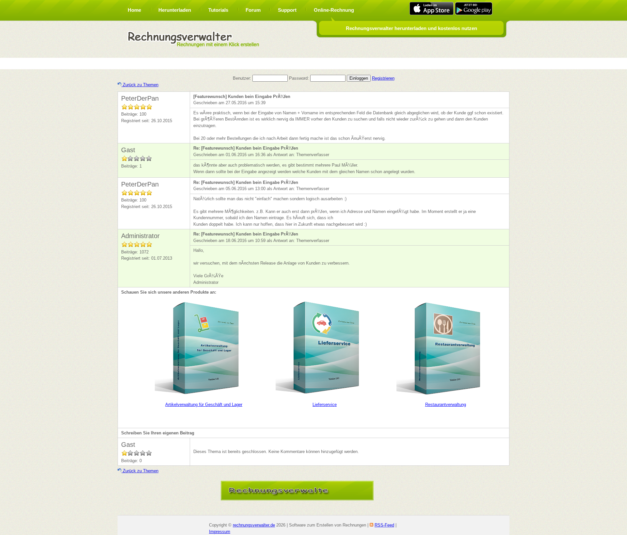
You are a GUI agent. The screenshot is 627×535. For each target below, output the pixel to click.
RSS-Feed (384, 525)
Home (134, 10)
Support (287, 10)
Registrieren (383, 78)
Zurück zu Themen (139, 84)
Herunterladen (174, 10)
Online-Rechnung (334, 10)
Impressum (219, 531)
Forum (253, 10)
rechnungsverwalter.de (254, 525)
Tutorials (218, 10)
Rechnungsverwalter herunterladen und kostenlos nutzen (411, 28)
